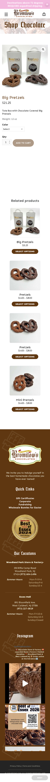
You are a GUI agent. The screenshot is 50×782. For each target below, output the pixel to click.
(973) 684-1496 (28, 574)
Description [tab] (23, 163)
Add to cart (23, 143)
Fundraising (25, 504)
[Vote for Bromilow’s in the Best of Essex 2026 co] (25, 725)
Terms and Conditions (31, 766)
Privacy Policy (15, 766)
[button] (43, 49)
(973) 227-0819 (25, 608)
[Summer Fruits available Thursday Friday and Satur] (25, 683)
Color (5, 124)
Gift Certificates (25, 498)
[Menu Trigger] (6, 14)
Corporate (25, 501)
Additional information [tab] (25, 168)
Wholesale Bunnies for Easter (25, 507)
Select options (25, 251)
